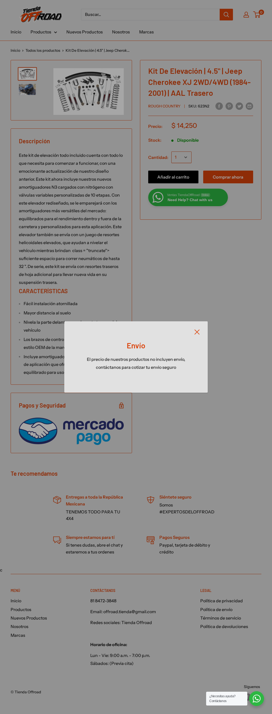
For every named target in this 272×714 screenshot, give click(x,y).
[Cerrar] (197, 332)
